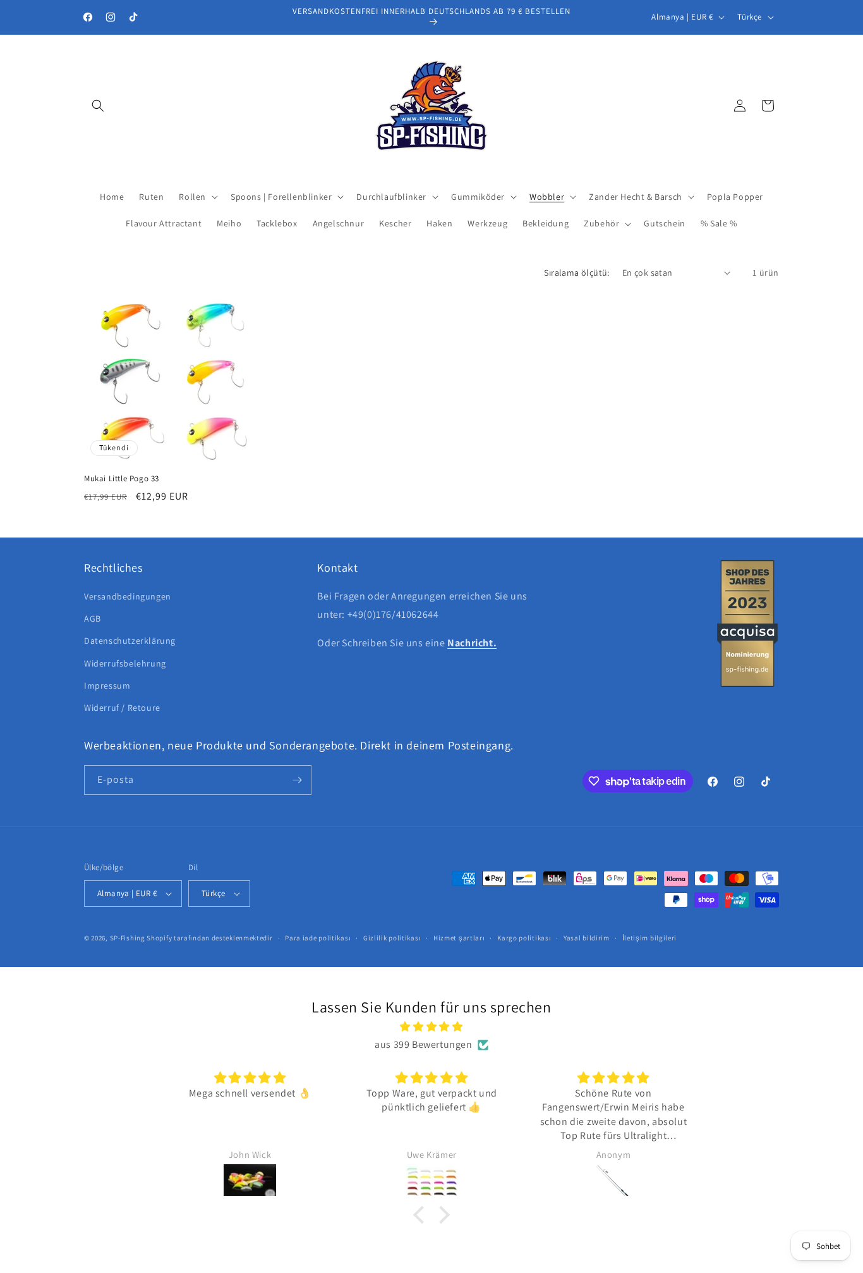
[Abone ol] (297, 780)
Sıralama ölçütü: (576, 272)
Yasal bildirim (587, 937)
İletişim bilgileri (649, 937)
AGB (92, 618)
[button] (98, 106)
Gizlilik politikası (392, 937)
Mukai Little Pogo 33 (121, 479)
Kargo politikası (524, 937)
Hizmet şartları (459, 937)
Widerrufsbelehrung (125, 663)
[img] (431, 1027)
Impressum (107, 685)
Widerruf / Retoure (122, 707)
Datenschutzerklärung (130, 640)
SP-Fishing (127, 937)
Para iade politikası (318, 937)
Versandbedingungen (127, 596)
